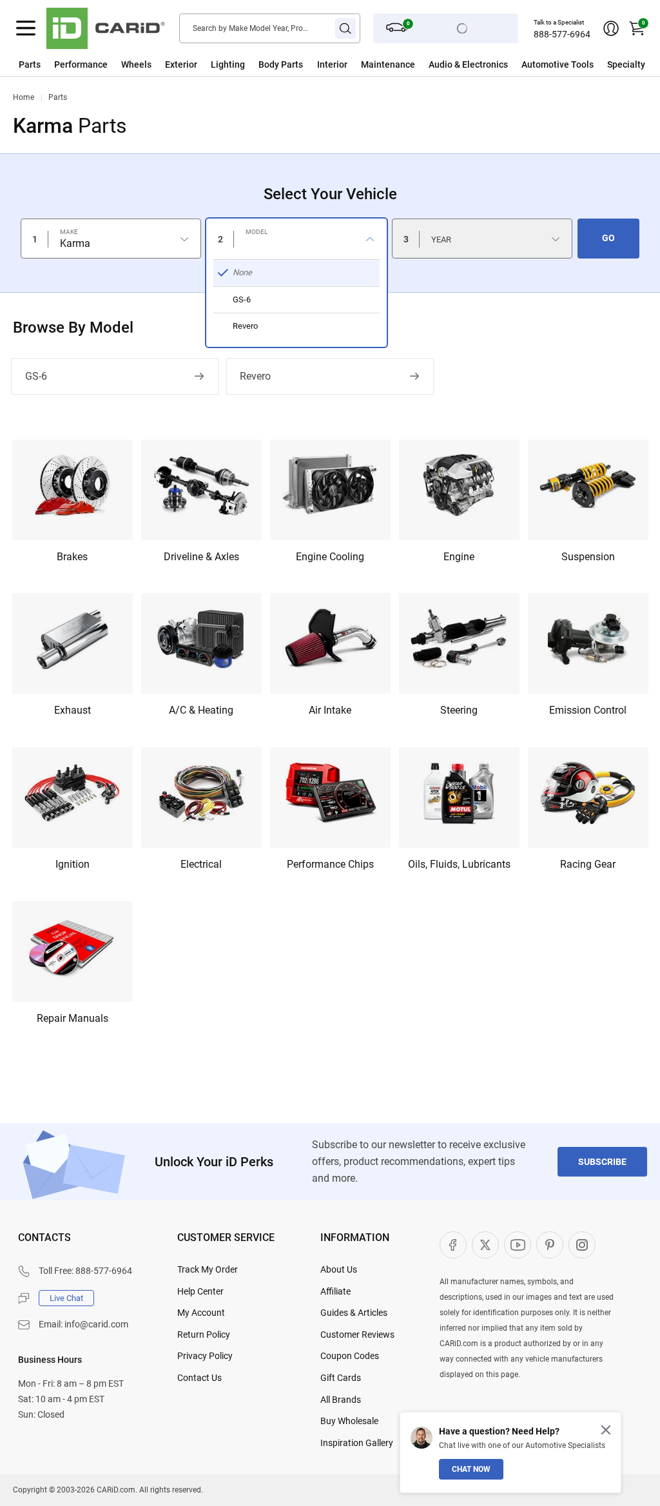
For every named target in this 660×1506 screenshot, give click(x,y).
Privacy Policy (205, 1356)
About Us (338, 1269)
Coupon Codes (349, 1356)
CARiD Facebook (453, 1244)
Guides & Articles (353, 1312)
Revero (255, 376)
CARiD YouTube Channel (517, 1244)
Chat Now (471, 1469)
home (23, 97)
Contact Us (199, 1378)
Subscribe (602, 1162)
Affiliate (335, 1291)
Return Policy (203, 1334)
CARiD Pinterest (549, 1244)
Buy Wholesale (349, 1421)
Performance (81, 64)
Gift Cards (340, 1378)
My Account (201, 1312)
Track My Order (207, 1269)
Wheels (136, 64)
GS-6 (36, 376)
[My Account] (611, 28)
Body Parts (280, 64)
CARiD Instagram (582, 1244)
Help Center (200, 1291)
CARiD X (485, 1244)
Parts (30, 64)
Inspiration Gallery (356, 1443)
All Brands (340, 1399)
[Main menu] (25, 28)
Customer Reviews (357, 1334)
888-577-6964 (562, 34)
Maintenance (388, 64)
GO (608, 238)
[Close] (605, 1429)
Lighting (228, 64)
